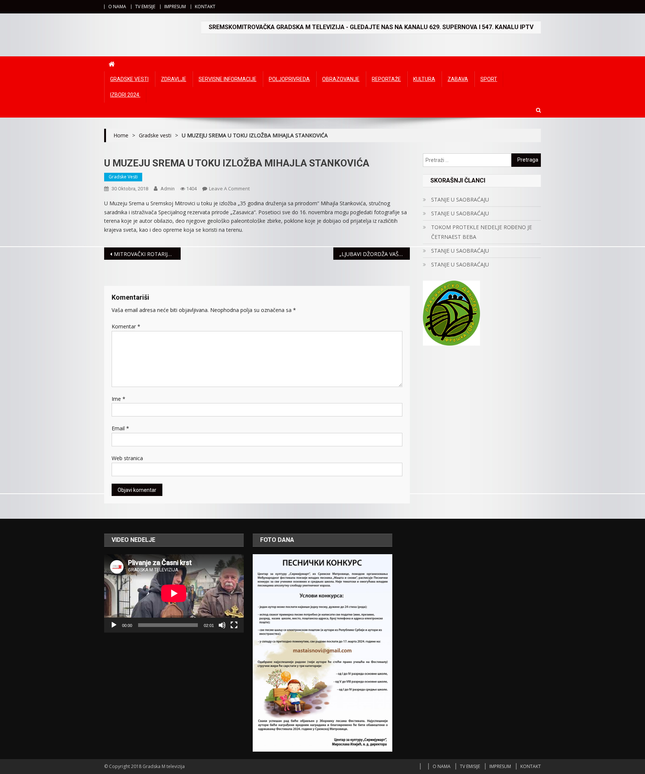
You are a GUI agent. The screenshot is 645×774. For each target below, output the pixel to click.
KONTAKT (205, 6)
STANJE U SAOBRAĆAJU (460, 199)
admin (168, 188)
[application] (174, 593)
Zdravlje (173, 79)
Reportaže (386, 79)
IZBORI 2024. (125, 95)
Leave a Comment (229, 188)
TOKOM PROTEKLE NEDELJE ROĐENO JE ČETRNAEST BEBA (481, 232)
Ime (118, 398)
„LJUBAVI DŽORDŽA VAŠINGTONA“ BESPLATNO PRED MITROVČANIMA (374, 254)
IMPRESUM (175, 6)
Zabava (458, 79)
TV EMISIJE (145, 6)
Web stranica (127, 458)
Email (120, 428)
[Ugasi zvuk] (222, 625)
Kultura (424, 79)
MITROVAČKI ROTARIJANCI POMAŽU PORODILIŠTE (147, 254)
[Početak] (114, 625)
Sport (488, 79)
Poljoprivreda (289, 79)
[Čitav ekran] (234, 625)
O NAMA (117, 6)
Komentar (126, 326)
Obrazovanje (340, 79)
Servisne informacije (227, 79)
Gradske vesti (129, 79)
